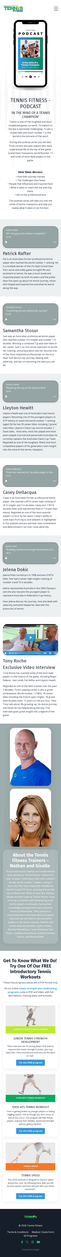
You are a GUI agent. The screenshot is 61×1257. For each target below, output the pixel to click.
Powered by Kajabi (30, 1249)
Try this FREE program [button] (30, 1062)
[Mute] (45, 653)
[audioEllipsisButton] (54, 242)
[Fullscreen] (55, 653)
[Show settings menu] (50, 653)
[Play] (6, 242)
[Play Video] (5, 653)
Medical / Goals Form (43, 1232)
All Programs (30, 1235)
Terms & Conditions (17, 1232)
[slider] (28, 653)
